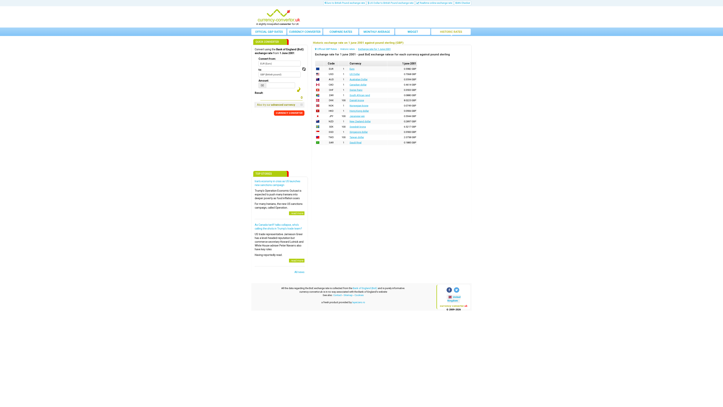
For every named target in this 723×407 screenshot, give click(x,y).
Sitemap (348, 295)
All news (299, 272)
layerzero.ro (358, 302)
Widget (413, 32)
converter (305, 32)
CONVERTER (289, 113)
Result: (259, 92)
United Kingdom (454, 299)
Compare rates (340, 32)
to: (260, 69)
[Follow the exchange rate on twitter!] (456, 290)
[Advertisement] (389, 16)
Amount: (264, 80)
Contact (337, 295)
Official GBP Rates (269, 32)
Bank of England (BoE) (365, 288)
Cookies (359, 295)
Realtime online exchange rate (435, 3)
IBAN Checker (462, 3)
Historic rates (451, 32)
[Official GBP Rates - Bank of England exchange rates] (278, 15)
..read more (297, 213)
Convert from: (267, 58)
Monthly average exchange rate (377, 32)
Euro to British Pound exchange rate (345, 3)
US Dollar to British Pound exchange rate (391, 3)
